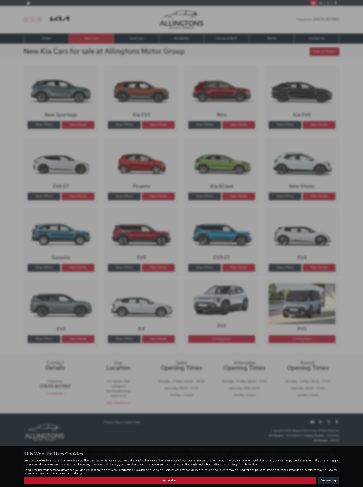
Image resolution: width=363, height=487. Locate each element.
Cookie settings (329, 480)
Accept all (170, 480)
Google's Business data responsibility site (177, 470)
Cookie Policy (247, 464)
